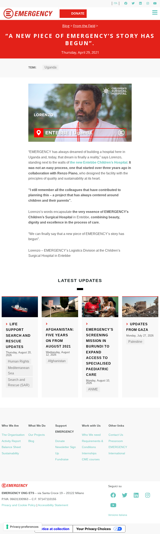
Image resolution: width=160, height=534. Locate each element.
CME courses (91, 459)
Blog (66, 26)
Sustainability (10, 453)
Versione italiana (117, 515)
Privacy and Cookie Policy (19, 505)
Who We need (91, 434)
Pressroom (116, 441)
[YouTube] (155, 3)
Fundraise (62, 459)
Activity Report (11, 441)
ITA (115, 3)
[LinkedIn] (140, 3)
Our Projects (36, 434)
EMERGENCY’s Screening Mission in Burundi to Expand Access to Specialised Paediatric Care (99, 352)
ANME (93, 389)
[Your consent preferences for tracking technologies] (22, 527)
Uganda (50, 67)
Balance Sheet (11, 447)
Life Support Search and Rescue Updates (18, 335)
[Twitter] (133, 3)
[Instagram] (147, 3)
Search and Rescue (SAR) (18, 382)
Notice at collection (53, 529)
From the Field (84, 26)
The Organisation (13, 434)
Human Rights (18, 361)
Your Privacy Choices (93, 529)
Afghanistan (57, 361)
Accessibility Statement (53, 505)
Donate (60, 441)
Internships (89, 453)
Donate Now (77, 18)
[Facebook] (125, 3)
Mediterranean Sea (18, 370)
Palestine (135, 341)
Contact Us (116, 434)
